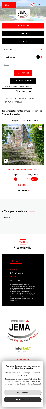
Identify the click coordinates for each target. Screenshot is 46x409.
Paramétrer (22, 392)
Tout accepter (23, 399)
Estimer (23, 41)
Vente (32, 98)
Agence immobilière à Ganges (15, 98)
